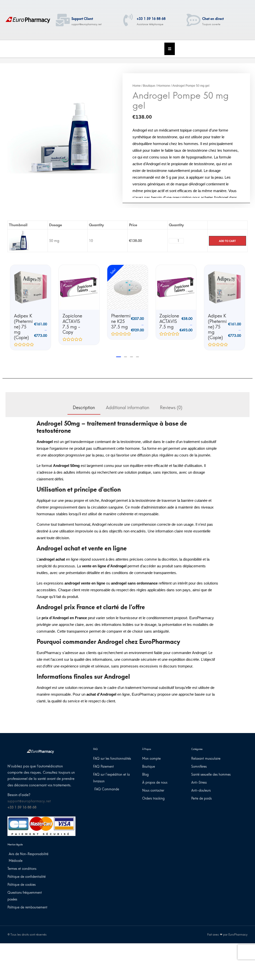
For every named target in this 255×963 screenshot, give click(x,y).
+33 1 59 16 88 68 (151, 19)
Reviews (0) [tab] (171, 407)
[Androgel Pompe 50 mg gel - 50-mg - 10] (19, 240)
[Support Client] (63, 20)
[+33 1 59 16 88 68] (128, 20)
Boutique (149, 85)
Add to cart (227, 241)
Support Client (82, 19)
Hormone (163, 85)
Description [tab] (84, 407)
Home (136, 85)
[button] (117, 356)
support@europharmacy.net (29, 801)
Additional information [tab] (127, 407)
